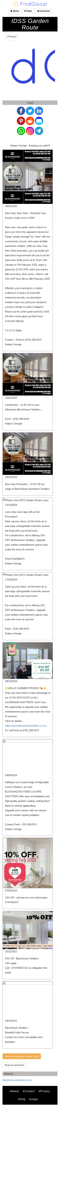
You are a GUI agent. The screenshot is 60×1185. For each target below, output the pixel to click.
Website (13, 36)
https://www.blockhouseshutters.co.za (25, 725)
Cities (29, 11)
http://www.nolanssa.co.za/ (17, 1080)
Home (15, 11)
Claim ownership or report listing (22, 1056)
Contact (29, 1091)
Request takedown (14, 1065)
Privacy (45, 1091)
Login (34, 1099)
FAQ (22, 1099)
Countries (44, 11)
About (15, 1091)
